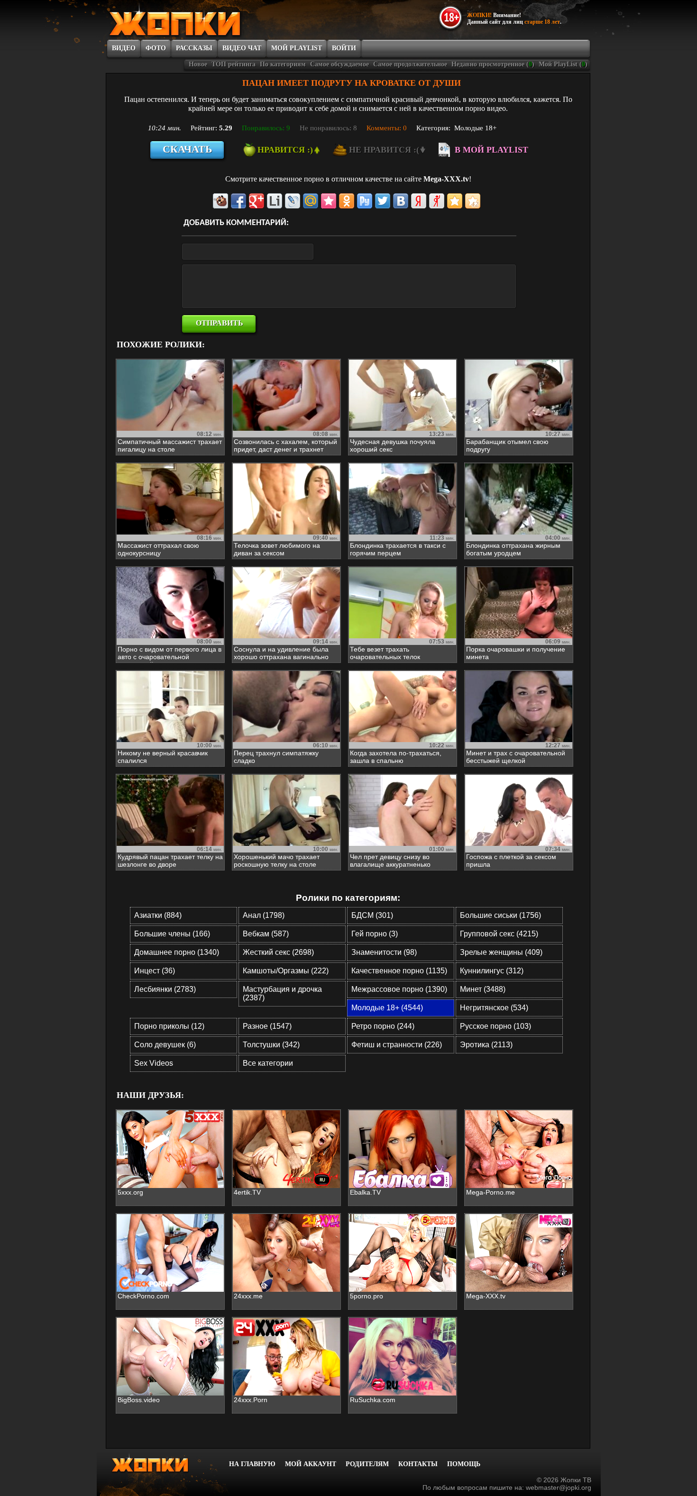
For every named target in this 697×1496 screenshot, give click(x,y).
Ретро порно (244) (382, 1026)
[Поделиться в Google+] (256, 201)
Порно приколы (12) (169, 1026)
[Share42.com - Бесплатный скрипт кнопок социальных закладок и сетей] (472, 201)
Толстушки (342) (271, 1045)
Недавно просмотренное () (492, 64)
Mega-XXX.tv (446, 179)
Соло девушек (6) (165, 1045)
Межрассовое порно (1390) (399, 989)
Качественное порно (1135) (399, 971)
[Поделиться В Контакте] (400, 201)
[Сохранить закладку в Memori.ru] (328, 201)
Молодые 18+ (475, 128)
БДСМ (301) (372, 915)
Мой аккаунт (310, 1464)
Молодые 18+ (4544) (387, 1008)
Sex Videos (153, 1063)
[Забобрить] (220, 201)
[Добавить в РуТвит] (364, 201)
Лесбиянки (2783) (165, 989)
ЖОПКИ (196, 20)
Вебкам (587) (266, 934)
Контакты (418, 1464)
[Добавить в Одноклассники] (346, 201)
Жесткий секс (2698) (278, 952)
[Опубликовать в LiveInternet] (274, 201)
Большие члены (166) (172, 934)
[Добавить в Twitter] (382, 201)
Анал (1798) (263, 915)
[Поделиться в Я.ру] (436, 201)
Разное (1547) (267, 1026)
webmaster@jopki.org (558, 1487)
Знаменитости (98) (384, 952)
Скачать (187, 149)
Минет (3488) (482, 989)
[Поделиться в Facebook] (238, 201)
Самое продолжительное (410, 64)
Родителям (367, 1464)
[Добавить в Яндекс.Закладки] (418, 201)
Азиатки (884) (158, 915)
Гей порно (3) (374, 934)
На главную (252, 1464)
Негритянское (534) (494, 1008)
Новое (198, 64)
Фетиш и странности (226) (396, 1045)
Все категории (268, 1063)
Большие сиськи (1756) (500, 915)
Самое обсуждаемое (339, 64)
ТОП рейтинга (233, 64)
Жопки (162, 1463)
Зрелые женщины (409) (501, 952)
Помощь (463, 1464)
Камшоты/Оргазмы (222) (286, 971)
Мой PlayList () (563, 64)
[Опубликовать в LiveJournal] (292, 201)
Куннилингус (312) (491, 971)
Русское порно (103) (495, 1026)
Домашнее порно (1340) (176, 952)
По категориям (283, 64)
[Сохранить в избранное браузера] (454, 201)
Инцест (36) (154, 971)
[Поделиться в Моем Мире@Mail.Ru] (310, 201)
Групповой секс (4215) (499, 934)
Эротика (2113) (486, 1045)
